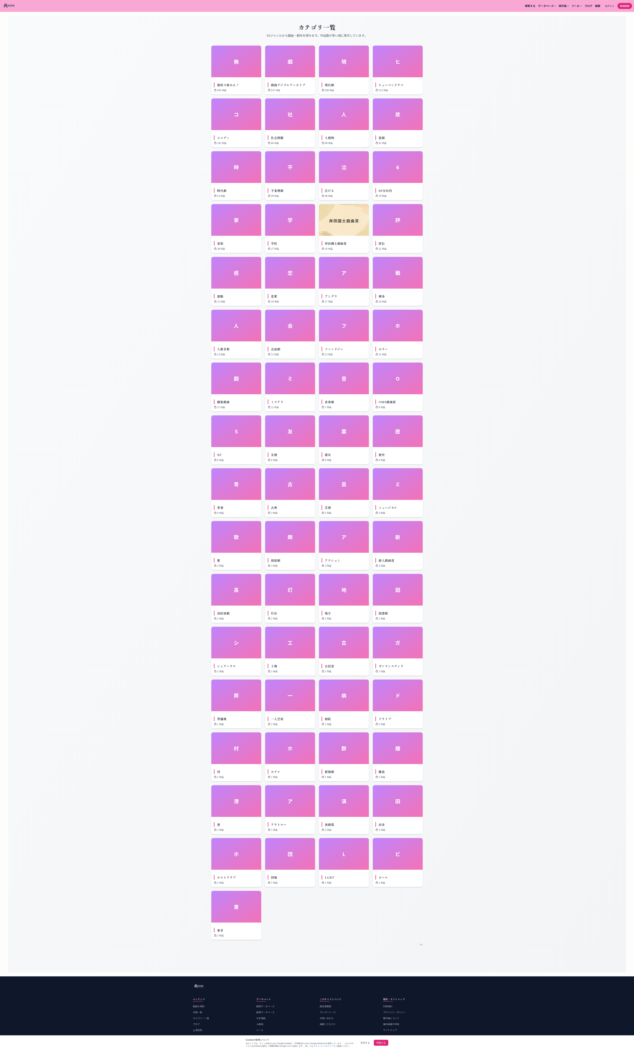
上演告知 (197, 1030)
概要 (597, 6)
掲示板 (563, 6)
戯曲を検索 (198, 1006)
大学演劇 (260, 1018)
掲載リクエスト (328, 1024)
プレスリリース (328, 1012)
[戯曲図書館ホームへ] (317, 986)
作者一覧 (197, 1012)
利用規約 (387, 1006)
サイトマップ (390, 1030)
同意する (381, 1042)
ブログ (588, 6)
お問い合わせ (327, 1018)
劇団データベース (265, 1006)
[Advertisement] (317, 953)
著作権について (391, 1018)
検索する (530, 6)
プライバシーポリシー (394, 1012)
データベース (546, 6)
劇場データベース (265, 1012)
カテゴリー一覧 (201, 1018)
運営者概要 (325, 1006)
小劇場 (259, 1024)
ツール (576, 6)
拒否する (365, 1042)
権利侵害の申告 (391, 1024)
